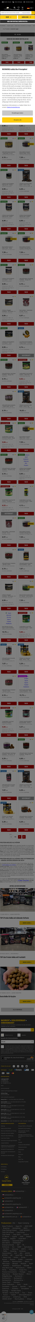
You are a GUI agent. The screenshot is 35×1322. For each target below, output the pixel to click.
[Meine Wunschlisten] (19, 8)
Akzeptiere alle (17, 120)
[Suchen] (33, 12)
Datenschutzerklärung (13, 107)
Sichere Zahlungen (18, 2)
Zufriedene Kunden (29, 2)
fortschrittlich (26, 13)
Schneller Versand (7, 2)
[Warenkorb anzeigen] (23, 8)
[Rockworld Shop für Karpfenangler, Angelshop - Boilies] (7, 8)
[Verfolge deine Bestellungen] (15, 8)
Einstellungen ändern (17, 113)
